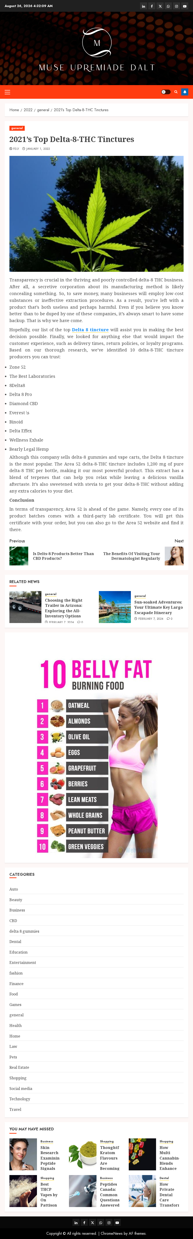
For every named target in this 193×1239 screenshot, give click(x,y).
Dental (15, 941)
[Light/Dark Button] (166, 92)
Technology (19, 1098)
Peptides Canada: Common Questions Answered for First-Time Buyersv (110, 1203)
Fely (16, 149)
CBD (13, 920)
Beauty (15, 899)
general (17, 128)
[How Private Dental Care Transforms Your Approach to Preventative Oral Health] (142, 1191)
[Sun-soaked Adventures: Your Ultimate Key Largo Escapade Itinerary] (115, 607)
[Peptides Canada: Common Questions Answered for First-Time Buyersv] (82, 1191)
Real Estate (19, 1067)
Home (14, 1036)
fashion (16, 973)
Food (13, 994)
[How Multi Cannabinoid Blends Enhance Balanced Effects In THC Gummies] (142, 1154)
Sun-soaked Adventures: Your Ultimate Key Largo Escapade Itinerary (158, 607)
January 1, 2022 (38, 149)
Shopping (18, 1078)
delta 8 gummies (24, 931)
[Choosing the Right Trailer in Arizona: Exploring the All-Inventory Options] (25, 607)
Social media (20, 1088)
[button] (7, 92)
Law (13, 1046)
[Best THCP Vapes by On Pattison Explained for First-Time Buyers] (23, 1191)
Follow (184, 91)
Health (15, 1025)
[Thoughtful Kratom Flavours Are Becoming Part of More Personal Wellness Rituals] (82, 1154)
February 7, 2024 (61, 622)
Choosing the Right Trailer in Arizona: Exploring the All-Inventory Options (63, 608)
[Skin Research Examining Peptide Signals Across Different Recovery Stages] (23, 1154)
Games (15, 1004)
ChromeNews (112, 1233)
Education (18, 952)
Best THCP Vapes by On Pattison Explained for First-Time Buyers (50, 1205)
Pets (13, 1057)
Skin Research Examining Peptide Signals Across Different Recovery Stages (51, 1168)
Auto (13, 889)
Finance (16, 983)
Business (17, 910)
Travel (15, 1109)
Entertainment (22, 962)
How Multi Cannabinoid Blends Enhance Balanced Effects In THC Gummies (172, 1168)
